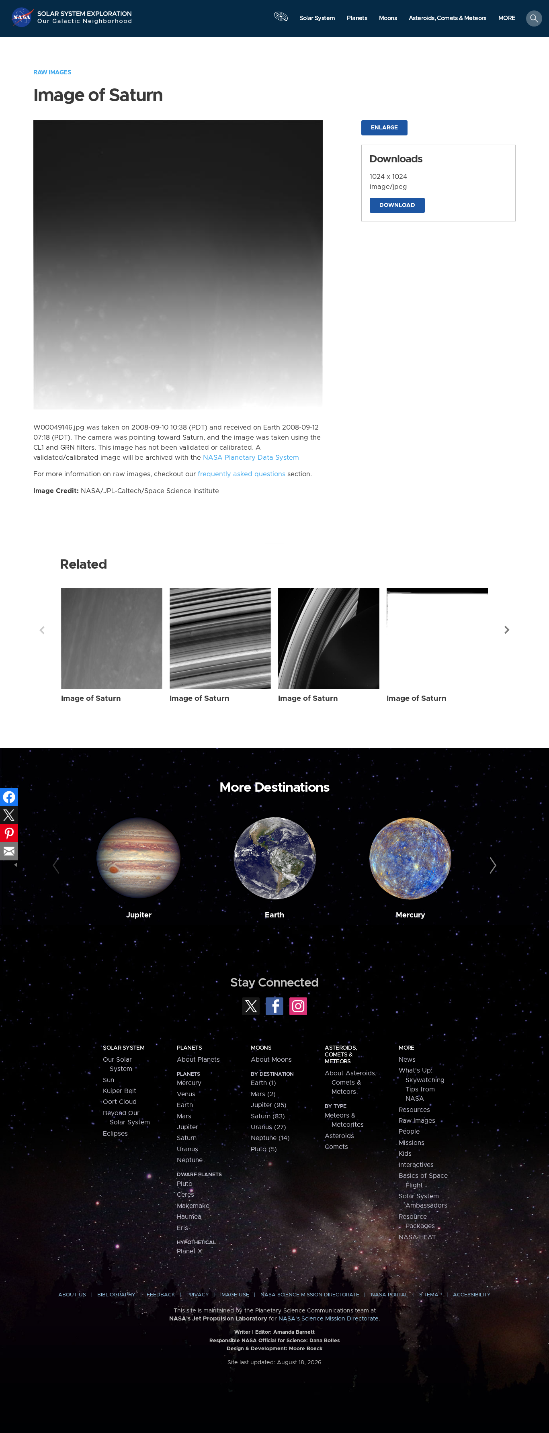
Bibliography (116, 1295)
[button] (507, 19)
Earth (274, 915)
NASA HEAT (417, 1237)
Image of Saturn (91, 698)
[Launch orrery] (281, 20)
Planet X (189, 1251)
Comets (336, 1147)
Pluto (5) (264, 1149)
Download (397, 205)
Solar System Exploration (85, 11)
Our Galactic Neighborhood (85, 23)
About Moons (271, 1059)
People (409, 1131)
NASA (23, 17)
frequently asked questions (241, 474)
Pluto (185, 1184)
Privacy (197, 1295)
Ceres (185, 1194)
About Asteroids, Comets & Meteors (351, 1082)
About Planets (198, 1059)
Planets (189, 1048)
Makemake (193, 1206)
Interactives (416, 1165)
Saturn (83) (268, 1116)
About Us (72, 1295)
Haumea (189, 1217)
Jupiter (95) (269, 1105)
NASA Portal (389, 1295)
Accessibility (472, 1295)
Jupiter (139, 915)
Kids (405, 1153)
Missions (411, 1143)
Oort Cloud (120, 1102)
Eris (182, 1228)
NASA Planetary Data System (251, 457)
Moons (261, 1048)
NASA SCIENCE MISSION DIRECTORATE (309, 1295)
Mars (184, 1116)
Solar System (123, 1048)
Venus (186, 1094)
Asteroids (339, 1136)
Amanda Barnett (294, 1332)
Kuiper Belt (119, 1091)
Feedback (161, 1295)
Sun (108, 1080)
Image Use (234, 1295)
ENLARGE (384, 128)
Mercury (410, 915)
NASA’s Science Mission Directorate (329, 1319)
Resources (414, 1110)
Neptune (190, 1160)
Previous (42, 630)
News (407, 1059)
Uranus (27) (268, 1127)
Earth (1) (263, 1083)
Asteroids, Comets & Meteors (341, 1055)
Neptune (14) (270, 1138)
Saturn (187, 1138)
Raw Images (52, 73)
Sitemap (430, 1295)
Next (507, 630)
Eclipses (115, 1133)
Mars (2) (263, 1094)
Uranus (187, 1149)
